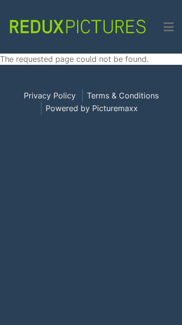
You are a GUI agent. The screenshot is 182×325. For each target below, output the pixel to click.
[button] (168, 27)
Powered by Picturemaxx (92, 108)
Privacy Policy (50, 95)
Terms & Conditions (123, 95)
